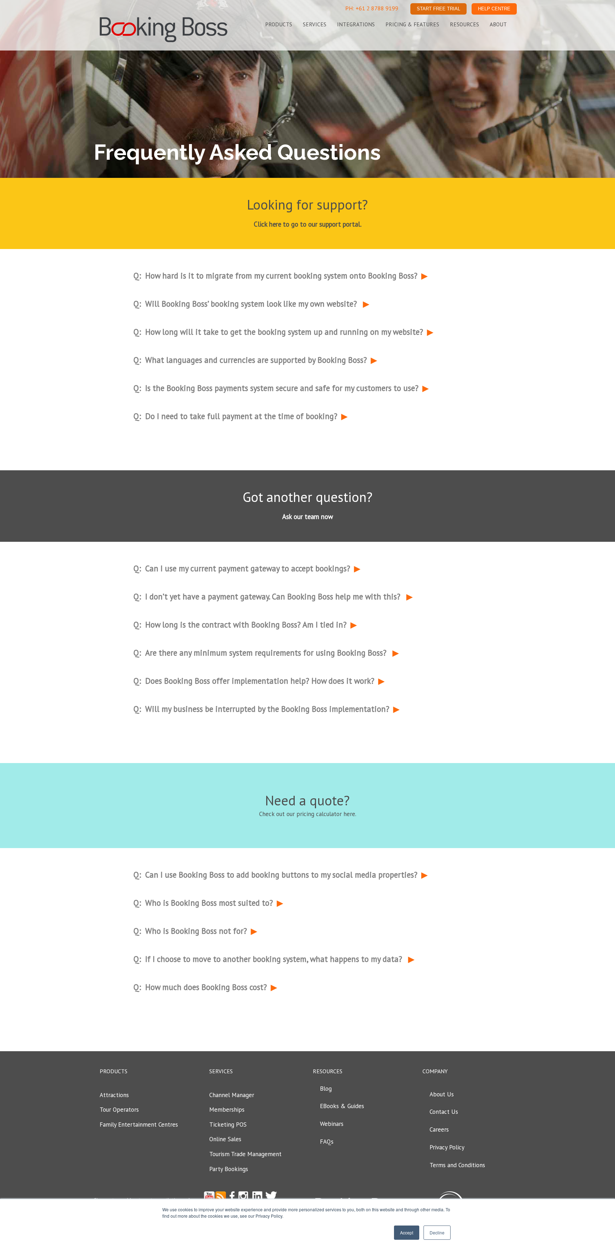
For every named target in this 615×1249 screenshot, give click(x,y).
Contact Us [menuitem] (444, 1112)
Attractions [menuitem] (114, 1095)
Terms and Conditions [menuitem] (457, 1165)
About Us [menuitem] (442, 1094)
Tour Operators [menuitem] (119, 1109)
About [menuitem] (498, 24)
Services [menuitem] (314, 24)
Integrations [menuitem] (356, 24)
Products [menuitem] (278, 24)
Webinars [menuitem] (331, 1124)
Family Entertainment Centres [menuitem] (139, 1124)
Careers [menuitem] (439, 1129)
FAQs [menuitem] (326, 1141)
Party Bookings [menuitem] (228, 1169)
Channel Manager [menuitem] (231, 1095)
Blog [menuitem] (326, 1088)
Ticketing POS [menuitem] (228, 1124)
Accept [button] (406, 1232)
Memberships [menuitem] (227, 1109)
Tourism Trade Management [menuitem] (245, 1154)
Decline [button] (437, 1232)
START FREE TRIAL (438, 8)
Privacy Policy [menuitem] (447, 1147)
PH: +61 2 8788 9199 (371, 8)
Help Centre (494, 8)
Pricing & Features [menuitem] (412, 24)
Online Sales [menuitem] (225, 1139)
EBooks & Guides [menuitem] (342, 1106)
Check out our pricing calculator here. (307, 814)
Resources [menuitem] (464, 24)
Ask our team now (307, 516)
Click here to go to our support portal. (308, 224)
